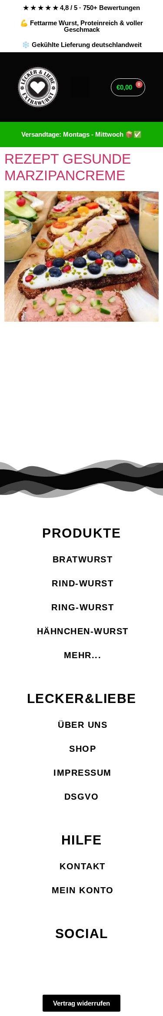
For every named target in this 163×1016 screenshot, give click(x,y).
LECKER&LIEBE (81, 698)
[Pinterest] (112, 959)
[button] (80, 87)
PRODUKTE (81, 533)
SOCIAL (81, 933)
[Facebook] (51, 959)
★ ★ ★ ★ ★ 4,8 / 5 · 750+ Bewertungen (81, 7)
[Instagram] (81, 959)
